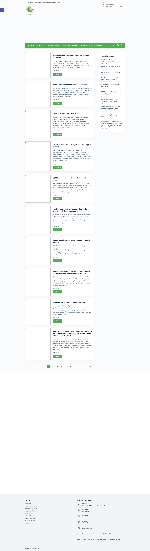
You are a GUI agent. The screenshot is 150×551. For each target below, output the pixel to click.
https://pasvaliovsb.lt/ (88, 528)
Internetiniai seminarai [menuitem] (95, 45)
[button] (2, 10)
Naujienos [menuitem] (31, 45)
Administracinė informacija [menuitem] (70, 45)
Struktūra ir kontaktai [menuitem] (54, 45)
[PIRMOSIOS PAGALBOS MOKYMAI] (38, 124)
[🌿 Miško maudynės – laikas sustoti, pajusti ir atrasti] (38, 189)
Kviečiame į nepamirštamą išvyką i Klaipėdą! (70, 85)
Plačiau (56, 74)
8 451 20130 (85, 511)
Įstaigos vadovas (30, 518)
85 (70, 366)
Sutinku (118, 549)
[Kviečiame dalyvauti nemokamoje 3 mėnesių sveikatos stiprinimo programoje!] (38, 220)
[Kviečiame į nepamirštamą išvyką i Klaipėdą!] (38, 94)
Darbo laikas (28, 515)
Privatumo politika (30, 520)
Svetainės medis (29, 523)
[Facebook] (118, 45)
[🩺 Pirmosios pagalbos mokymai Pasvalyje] (38, 312)
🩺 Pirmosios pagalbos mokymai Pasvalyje (69, 302)
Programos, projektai (31, 508)
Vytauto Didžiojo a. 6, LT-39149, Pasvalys (114, 6)
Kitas (90, 366)
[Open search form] (122, 45)
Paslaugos (28, 503)
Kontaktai (27, 513)
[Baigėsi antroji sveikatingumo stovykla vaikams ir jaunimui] (38, 251)
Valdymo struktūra (30, 511)
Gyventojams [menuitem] (40, 45)
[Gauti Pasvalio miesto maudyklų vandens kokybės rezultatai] (38, 156)
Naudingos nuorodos (31, 506)
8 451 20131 (85, 517)
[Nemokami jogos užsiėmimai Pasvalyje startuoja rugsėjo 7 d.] (38, 65)
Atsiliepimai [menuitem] (84, 45)
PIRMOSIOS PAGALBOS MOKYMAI (66, 114)
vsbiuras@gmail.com (109, 4)
